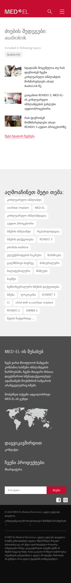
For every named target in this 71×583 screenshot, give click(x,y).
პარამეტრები (59, 520)
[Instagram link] (64, 500)
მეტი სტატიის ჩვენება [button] (20, 136)
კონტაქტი (11, 449)
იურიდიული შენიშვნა (40, 520)
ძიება (56, 490)
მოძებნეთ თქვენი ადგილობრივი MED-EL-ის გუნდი (27, 396)
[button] (61, 12)
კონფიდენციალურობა (17, 520)
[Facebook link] (57, 500)
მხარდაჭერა (13, 469)
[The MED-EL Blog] (16, 12)
